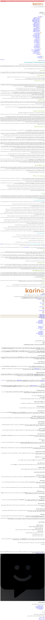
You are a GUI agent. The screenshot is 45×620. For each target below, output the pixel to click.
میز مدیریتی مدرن (36, 39)
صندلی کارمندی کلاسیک (35, 20)
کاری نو (43, 60)
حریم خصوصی (41, 327)
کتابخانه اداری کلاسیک (36, 30)
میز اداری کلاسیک (36, 22)
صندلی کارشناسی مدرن (35, 35)
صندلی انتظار (37, 37)
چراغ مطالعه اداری (36, 50)
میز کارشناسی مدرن (36, 40)
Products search (41, 6)
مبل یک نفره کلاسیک (36, 28)
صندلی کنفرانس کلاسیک (35, 21)
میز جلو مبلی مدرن (36, 42)
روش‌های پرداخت (40, 321)
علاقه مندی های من (42, 617)
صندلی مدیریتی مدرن (36, 34)
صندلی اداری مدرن (36, 33)
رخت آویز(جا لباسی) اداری (35, 51)
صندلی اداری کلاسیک (36, 18)
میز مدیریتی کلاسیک (36, 23)
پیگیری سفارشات (40, 326)
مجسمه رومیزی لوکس (36, 53)
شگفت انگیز (38, 54)
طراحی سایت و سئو (40, 552)
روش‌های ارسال (40, 320)
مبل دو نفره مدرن (36, 45)
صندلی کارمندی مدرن (36, 36)
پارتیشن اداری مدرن (36, 47)
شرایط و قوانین (40, 323)
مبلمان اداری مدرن (37, 32)
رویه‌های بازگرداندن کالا (39, 322)
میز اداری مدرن (37, 38)
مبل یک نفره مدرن (36, 44)
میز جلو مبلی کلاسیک (36, 26)
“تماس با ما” (26, 247)
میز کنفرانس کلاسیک (36, 25)
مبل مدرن (37, 43)
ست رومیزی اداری (36, 52)
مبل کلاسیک (37, 27)
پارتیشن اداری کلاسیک (36, 31)
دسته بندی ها (40, 16)
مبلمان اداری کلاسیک (37, 17)
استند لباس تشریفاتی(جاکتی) (35, 49)
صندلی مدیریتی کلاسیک (36, 19)
